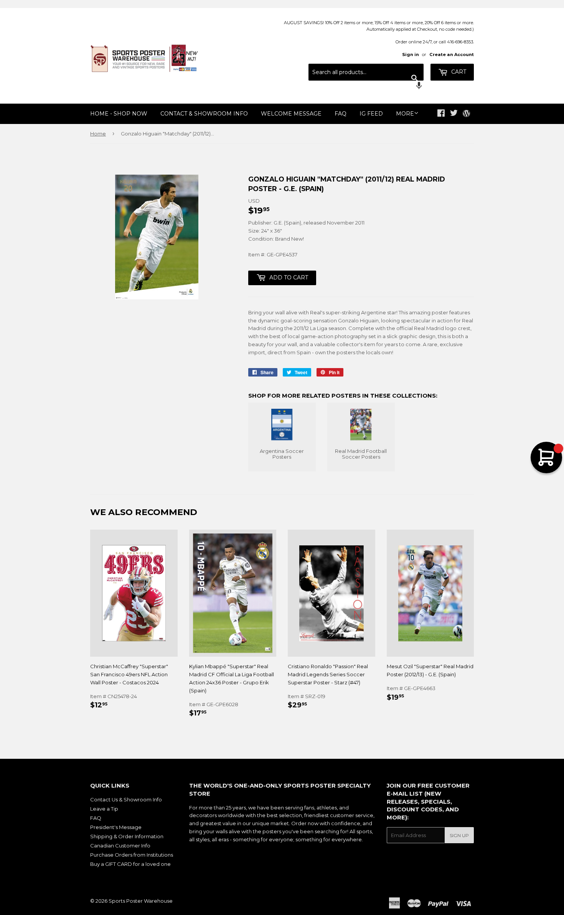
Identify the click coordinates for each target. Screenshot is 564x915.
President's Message (116, 827)
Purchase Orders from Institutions (131, 855)
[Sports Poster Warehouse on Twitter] (454, 114)
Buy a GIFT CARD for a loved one (130, 864)
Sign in (410, 54)
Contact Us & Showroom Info (126, 799)
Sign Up (459, 835)
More (405, 113)
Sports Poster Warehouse (141, 901)
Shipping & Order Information (126, 836)
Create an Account (451, 54)
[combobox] (366, 72)
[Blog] (466, 114)
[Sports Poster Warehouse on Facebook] (441, 114)
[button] (366, 86)
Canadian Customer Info (120, 845)
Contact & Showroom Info (204, 113)
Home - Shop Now (118, 113)
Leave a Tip (104, 809)
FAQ (340, 113)
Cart (458, 71)
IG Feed (371, 113)
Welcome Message (291, 113)
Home (98, 133)
